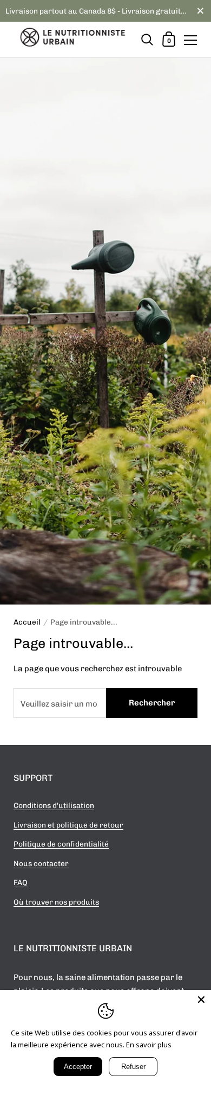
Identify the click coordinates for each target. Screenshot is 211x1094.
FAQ (21, 882)
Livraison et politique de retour (68, 824)
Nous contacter (41, 863)
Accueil (27, 622)
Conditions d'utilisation (54, 805)
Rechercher (152, 703)
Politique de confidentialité (61, 843)
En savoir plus (149, 1045)
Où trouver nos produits (56, 902)
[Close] (201, 999)
